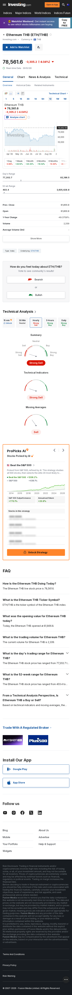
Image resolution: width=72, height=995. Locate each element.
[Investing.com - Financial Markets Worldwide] (19, 5)
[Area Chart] (11, 93)
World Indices (42, 13)
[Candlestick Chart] (6, 93)
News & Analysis (40, 77)
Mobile (6, 837)
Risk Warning (9, 976)
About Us (44, 830)
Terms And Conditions (14, 954)
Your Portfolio (10, 844)
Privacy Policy (9, 965)
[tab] (8, 323)
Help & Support (47, 844)
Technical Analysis (18, 311)
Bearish (39, 279)
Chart (21, 77)
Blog (5, 830)
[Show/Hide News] (22, 93)
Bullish (38, 295)
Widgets (7, 850)
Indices (7, 13)
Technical (61, 77)
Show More (36, 238)
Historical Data (23, 85)
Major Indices (23, 13)
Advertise (44, 837)
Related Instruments (44, 85)
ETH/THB (35, 251)
